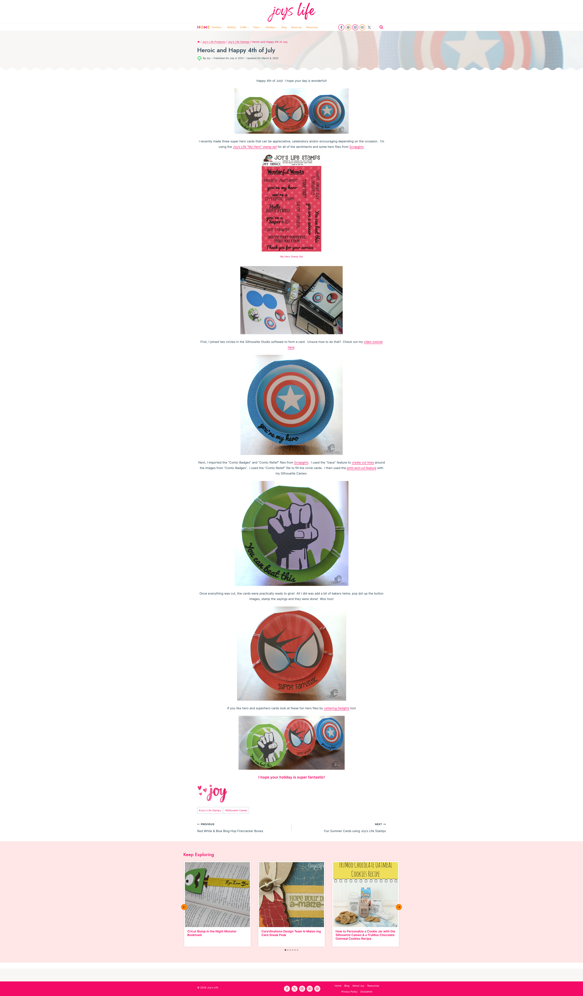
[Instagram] (355, 27)
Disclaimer (366, 991)
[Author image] (199, 58)
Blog (284, 27)
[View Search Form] (381, 27)
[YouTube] (362, 27)
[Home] (198, 41)
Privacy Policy (349, 991)
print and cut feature (361, 468)
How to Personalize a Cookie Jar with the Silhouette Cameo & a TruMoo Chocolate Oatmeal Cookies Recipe (365, 935)
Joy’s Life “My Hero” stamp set (255, 147)
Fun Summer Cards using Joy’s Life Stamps (355, 828)
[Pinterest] (348, 27)
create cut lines (363, 462)
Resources (312, 27)
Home (338, 985)
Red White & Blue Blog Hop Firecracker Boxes (230, 828)
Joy (208, 58)
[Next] (399, 907)
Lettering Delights (336, 708)
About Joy (296, 27)
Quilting (231, 27)
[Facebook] (341, 27)
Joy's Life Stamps (210, 810)
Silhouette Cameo (236, 810)
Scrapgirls (356, 147)
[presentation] (217, 894)
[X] (369, 27)
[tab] (285, 950)
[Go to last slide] (184, 907)
